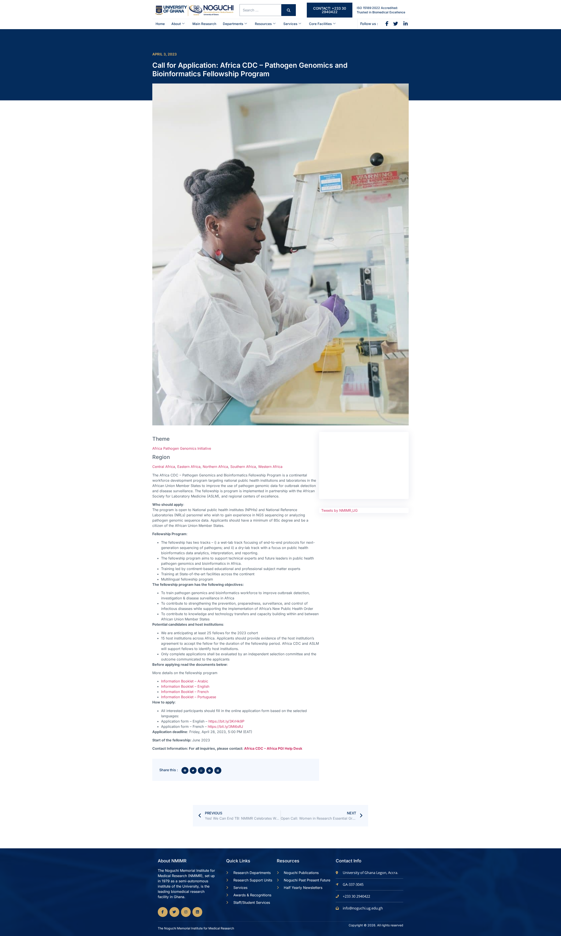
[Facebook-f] (163, 912)
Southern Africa (243, 466)
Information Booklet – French (185, 691)
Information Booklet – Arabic (184, 681)
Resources (263, 24)
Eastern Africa (189, 466)
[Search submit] (288, 10)
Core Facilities (320, 24)
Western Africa (270, 466)
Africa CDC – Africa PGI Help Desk (273, 748)
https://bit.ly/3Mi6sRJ (225, 726)
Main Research (204, 24)
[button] (184, 770)
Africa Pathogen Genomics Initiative (181, 448)
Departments (233, 24)
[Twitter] (174, 912)
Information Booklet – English (185, 686)
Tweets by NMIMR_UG (339, 510)
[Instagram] (186, 912)
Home (160, 24)
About (176, 24)
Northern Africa (215, 466)
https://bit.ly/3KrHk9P (226, 721)
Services (290, 24)
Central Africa (163, 466)
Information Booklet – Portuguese (188, 697)
